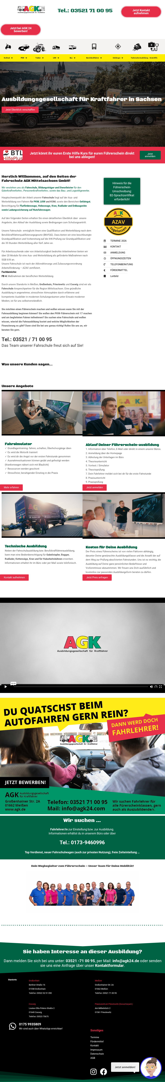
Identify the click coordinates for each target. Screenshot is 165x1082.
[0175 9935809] (13, 1026)
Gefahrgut (116, 58)
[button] (11, 487)
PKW (22, 58)
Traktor (38, 58)
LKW (54, 58)
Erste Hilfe (153, 58)
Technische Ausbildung (139, 58)
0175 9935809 (30, 1024)
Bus (71, 58)
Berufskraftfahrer (92, 58)
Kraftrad (7, 58)
